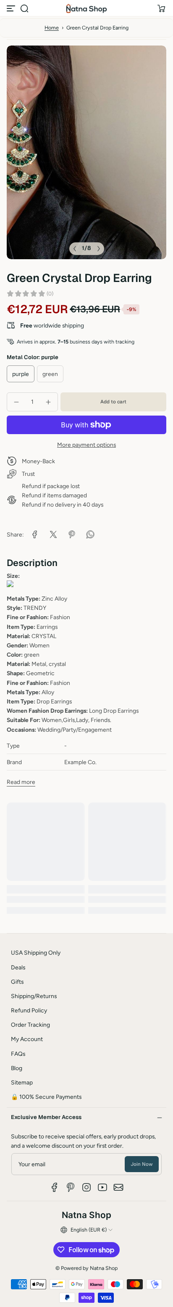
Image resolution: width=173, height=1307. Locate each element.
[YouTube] (102, 1187)
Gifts (17, 981)
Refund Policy (29, 1010)
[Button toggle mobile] (12, 8)
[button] (24, 8)
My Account (27, 1039)
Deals (18, 967)
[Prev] (74, 248)
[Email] (118, 1187)
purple (20, 373)
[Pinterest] (71, 1187)
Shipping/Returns (34, 996)
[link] (34, 534)
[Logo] (86, 8)
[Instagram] (86, 1187)
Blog (16, 1068)
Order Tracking (30, 1024)
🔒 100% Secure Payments (46, 1096)
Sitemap (22, 1082)
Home (52, 27)
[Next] (98, 248)
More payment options (86, 444)
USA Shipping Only (35, 952)
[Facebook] (55, 1187)
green (50, 373)
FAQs (18, 1053)
